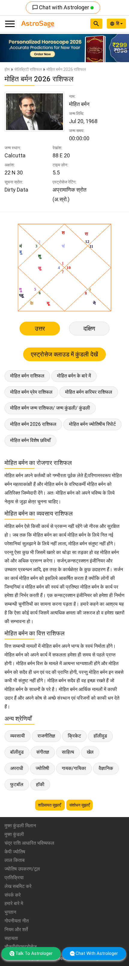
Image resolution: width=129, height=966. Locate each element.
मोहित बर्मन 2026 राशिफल (33, 424)
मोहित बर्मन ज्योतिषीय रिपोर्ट (92, 424)
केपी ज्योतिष (14, 852)
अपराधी (16, 768)
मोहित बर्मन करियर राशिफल (88, 392)
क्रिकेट (74, 736)
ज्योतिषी (42, 768)
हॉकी (40, 784)
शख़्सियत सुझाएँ (50, 805)
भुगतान (10, 912)
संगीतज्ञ (42, 752)
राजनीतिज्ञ (46, 736)
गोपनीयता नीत (16, 921)
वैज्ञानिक (106, 768)
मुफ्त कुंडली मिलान (20, 825)
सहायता (11, 938)
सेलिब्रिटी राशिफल (28, 69)
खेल (90, 752)
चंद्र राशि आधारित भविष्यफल (29, 843)
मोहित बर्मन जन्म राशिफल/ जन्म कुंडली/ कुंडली (50, 408)
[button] (10, 48)
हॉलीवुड (100, 736)
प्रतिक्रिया (14, 877)
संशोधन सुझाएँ (79, 805)
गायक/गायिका (74, 768)
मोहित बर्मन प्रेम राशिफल (31, 392)
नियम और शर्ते (16, 929)
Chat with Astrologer (61, 7)
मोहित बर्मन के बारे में (74, 376)
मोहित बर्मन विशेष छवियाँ (30, 440)
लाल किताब (14, 860)
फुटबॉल (16, 784)
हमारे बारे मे (13, 903)
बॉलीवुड (17, 752)
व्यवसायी (17, 736)
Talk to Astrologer (33, 953)
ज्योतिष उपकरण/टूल (22, 869)
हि (118, 23)
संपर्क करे (12, 895)
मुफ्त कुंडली (14, 834)
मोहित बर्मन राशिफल (27, 376)
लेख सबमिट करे (18, 886)
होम (7, 69)
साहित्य (68, 752)
